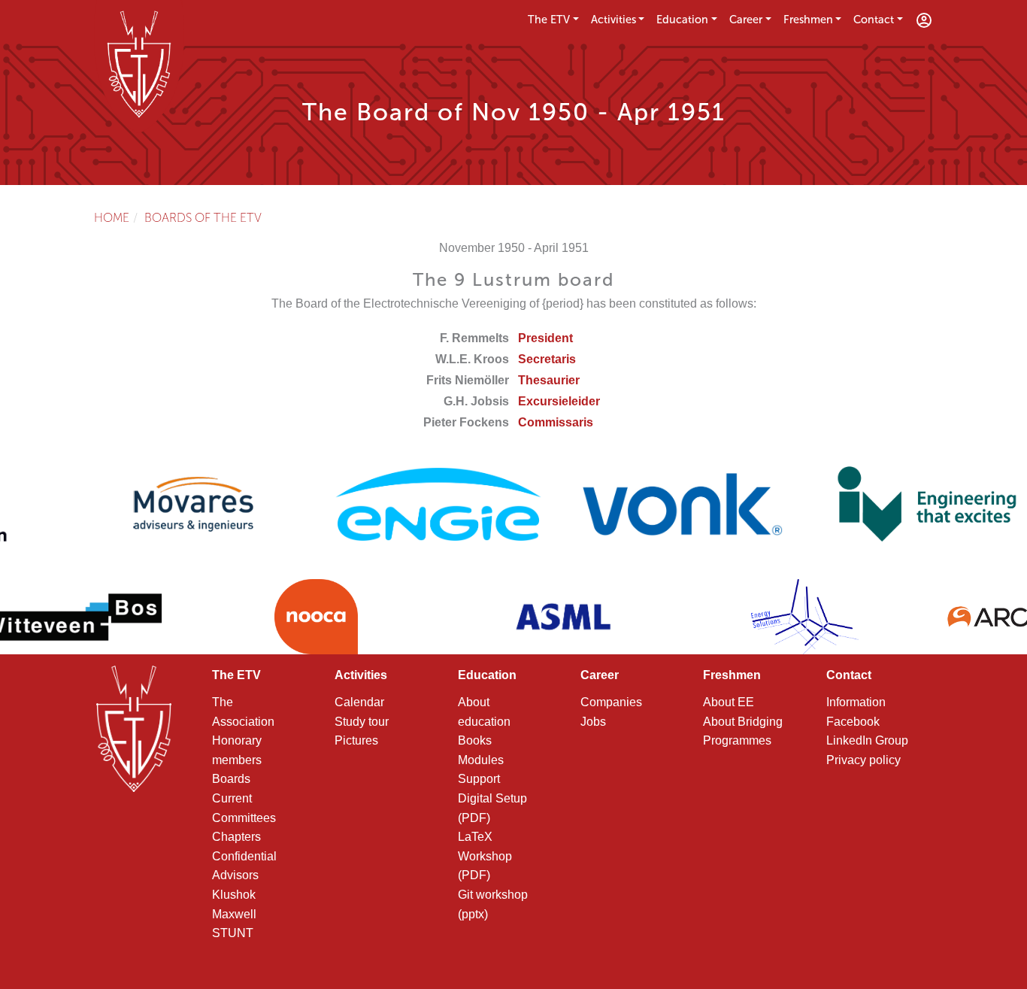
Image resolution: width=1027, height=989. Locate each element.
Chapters (236, 836)
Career (745, 19)
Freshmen (808, 19)
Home (111, 218)
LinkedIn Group (867, 740)
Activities (613, 19)
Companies (611, 702)
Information (856, 702)
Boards (231, 778)
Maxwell (234, 914)
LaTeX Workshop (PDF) (485, 855)
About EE (728, 702)
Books (475, 740)
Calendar (359, 702)
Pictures (356, 740)
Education (682, 19)
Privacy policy (863, 760)
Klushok (234, 894)
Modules (481, 760)
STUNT (232, 933)
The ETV (549, 19)
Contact (873, 19)
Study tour (362, 721)
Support (479, 778)
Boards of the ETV (203, 218)
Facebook (853, 721)
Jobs (593, 721)
